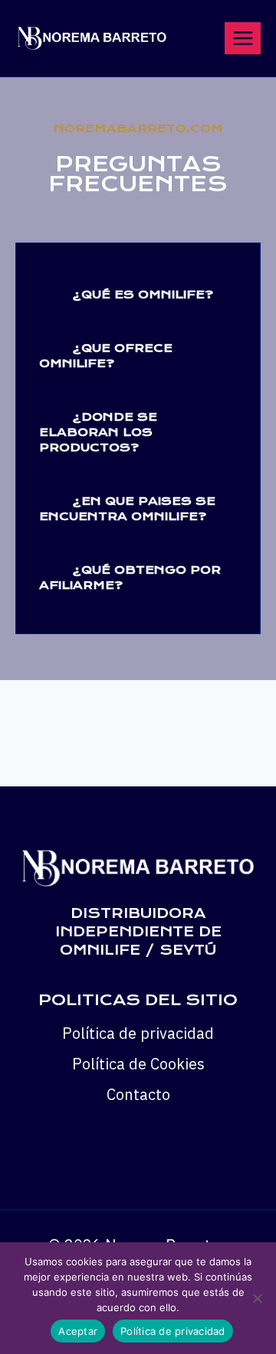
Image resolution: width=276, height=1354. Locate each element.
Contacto (138, 1094)
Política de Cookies (138, 1063)
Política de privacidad (138, 1033)
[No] (256, 1298)
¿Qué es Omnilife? (143, 294)
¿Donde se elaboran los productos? (98, 432)
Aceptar (77, 1331)
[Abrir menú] (243, 38)
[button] (138, 293)
